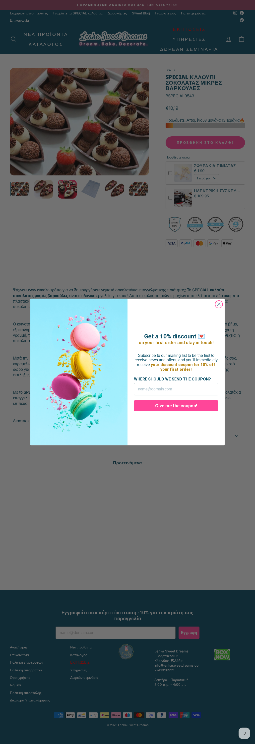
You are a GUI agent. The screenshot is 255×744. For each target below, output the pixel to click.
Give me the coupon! (176, 405)
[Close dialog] (219, 304)
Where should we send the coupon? (172, 379)
